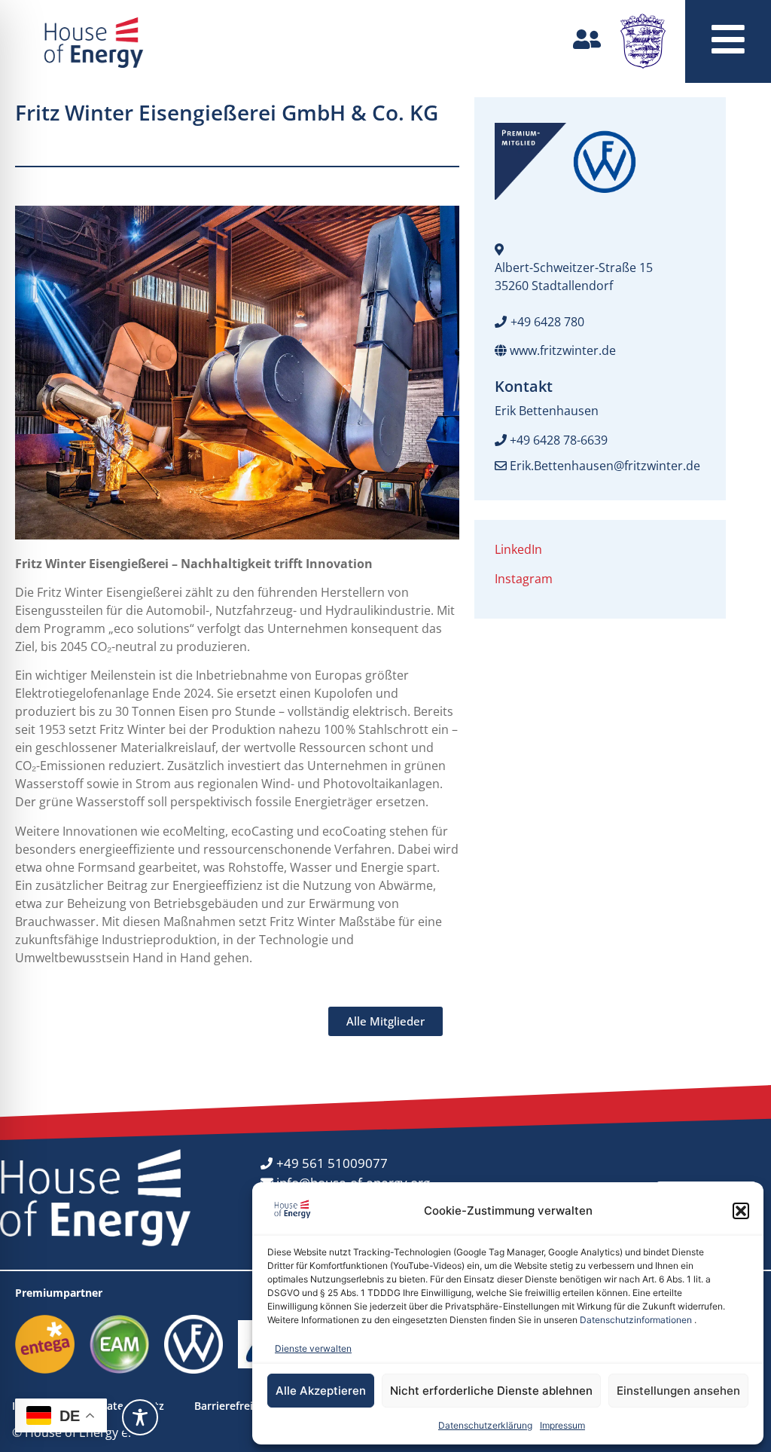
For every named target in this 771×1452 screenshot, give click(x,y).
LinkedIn (518, 549)
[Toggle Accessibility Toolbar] (140, 1417)
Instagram (524, 578)
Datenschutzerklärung (485, 1425)
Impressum (562, 1425)
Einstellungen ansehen (678, 1390)
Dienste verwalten (313, 1348)
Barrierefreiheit (233, 1406)
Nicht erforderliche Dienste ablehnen (491, 1390)
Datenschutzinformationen (636, 1319)
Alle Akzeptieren (321, 1390)
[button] (740, 1210)
